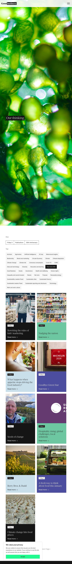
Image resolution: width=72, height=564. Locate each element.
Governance (29, 271)
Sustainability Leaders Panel (15, 279)
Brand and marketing (23, 258)
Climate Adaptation (58, 258)
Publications (19, 242)
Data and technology (13, 266)
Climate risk (22, 262)
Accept (23, 556)
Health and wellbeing (42, 271)
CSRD (56, 262)
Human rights (54, 271)
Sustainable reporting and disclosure (35, 283)
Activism (9, 254)
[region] (23, 551)
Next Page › (46, 549)
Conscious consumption (36, 262)
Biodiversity (10, 258)
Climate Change (11, 262)
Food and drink (51, 266)
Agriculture (18, 254)
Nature (29, 275)
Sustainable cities (31, 279)
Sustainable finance (45, 279)
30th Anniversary (31, 242)
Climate (47, 258)
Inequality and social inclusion (15, 275)
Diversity (24, 266)
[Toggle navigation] (68, 3)
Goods (20, 271)
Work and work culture (13, 287)
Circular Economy (37, 258)
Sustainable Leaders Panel (14, 283)
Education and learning (37, 266)
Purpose (45, 275)
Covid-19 (48, 262)
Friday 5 (10, 242)
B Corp (41, 254)
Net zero (36, 275)
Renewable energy (55, 275)
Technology (53, 283)
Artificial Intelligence (30, 254)
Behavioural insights (52, 254)
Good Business (11, 271)
